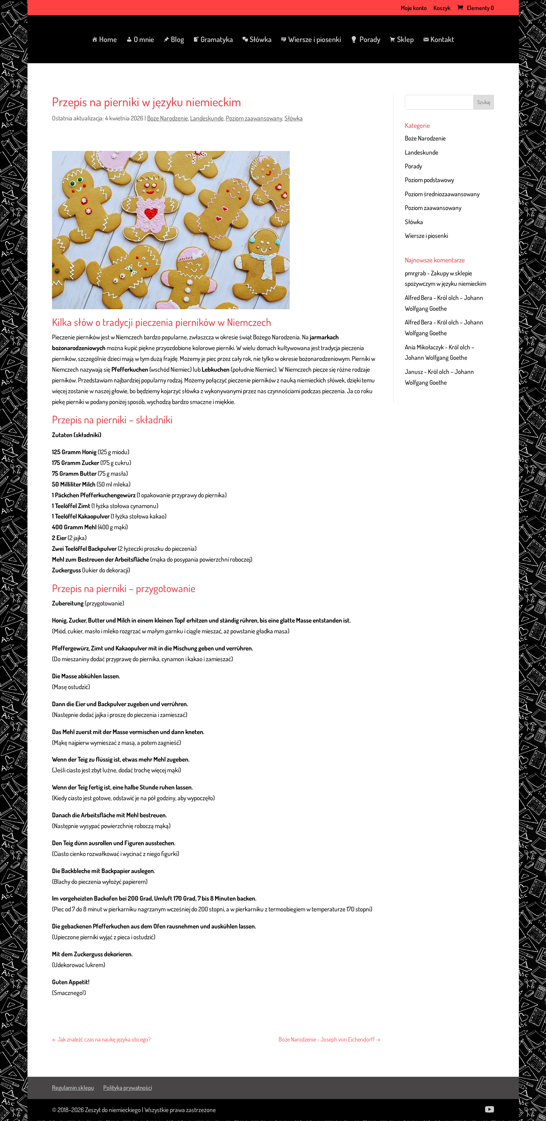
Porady (413, 166)
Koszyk (442, 8)
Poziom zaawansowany (254, 118)
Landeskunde (207, 118)
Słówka (294, 118)
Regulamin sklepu (73, 1087)
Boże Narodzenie (167, 118)
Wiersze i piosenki (426, 235)
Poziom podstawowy (429, 180)
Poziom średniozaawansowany (442, 194)
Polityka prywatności (127, 1087)
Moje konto (414, 8)
